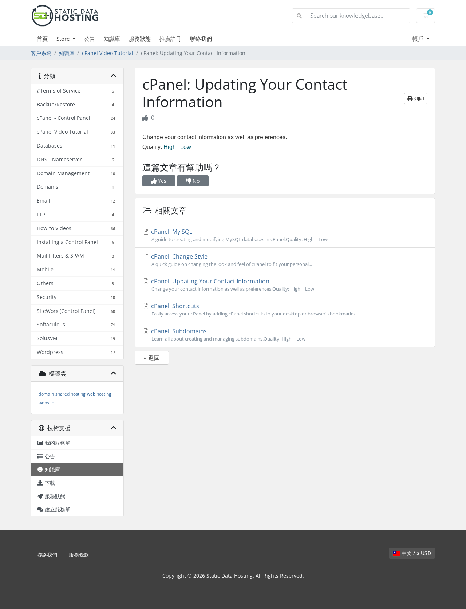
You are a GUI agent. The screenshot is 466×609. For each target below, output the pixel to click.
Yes (161, 180)
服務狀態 (140, 38)
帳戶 (418, 38)
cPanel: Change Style (231, 259)
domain (46, 394)
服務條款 (79, 554)
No (195, 180)
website (46, 403)
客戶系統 (41, 53)
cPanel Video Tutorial (107, 53)
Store (63, 38)
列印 (418, 98)
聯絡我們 (201, 38)
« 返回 (152, 358)
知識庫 (112, 38)
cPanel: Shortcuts (254, 309)
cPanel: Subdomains (227, 334)
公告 (89, 38)
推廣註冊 (170, 38)
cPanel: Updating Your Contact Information (232, 284)
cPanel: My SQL (239, 235)
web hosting (99, 394)
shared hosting (70, 394)
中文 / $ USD (415, 553)
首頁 (42, 38)
